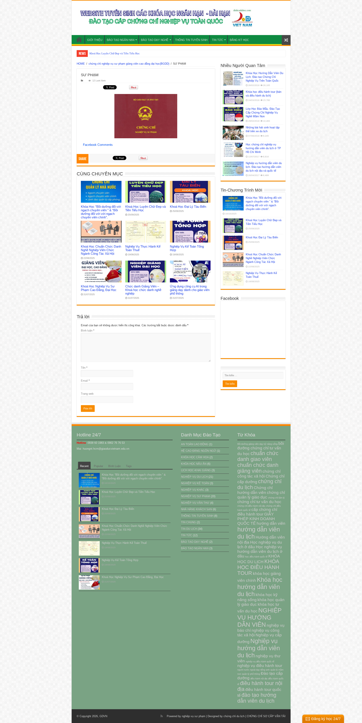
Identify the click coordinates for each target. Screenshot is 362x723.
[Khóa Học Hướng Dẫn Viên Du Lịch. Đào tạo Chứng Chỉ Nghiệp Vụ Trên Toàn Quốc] (233, 78)
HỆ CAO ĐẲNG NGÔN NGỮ (198, 450)
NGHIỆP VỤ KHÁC (192, 489)
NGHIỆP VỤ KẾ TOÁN (195, 483)
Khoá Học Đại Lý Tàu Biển (104, 53)
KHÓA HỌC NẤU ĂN (193, 463)
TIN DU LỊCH (189, 528)
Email (85, 380)
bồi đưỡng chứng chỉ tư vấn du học (260, 448)
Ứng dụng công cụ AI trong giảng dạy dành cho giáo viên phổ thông (189, 290)
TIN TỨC (217, 40)
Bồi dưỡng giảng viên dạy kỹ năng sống (257, 444)
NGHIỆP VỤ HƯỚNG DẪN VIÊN (259, 617)
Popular (98, 466)
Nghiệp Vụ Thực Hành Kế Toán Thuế (124, 542)
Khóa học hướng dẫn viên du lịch (259, 586)
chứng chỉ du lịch (234, 716)
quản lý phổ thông (251, 674)
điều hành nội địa (258, 678)
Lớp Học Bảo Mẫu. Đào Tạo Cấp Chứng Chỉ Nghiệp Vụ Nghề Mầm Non (263, 112)
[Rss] (161, 716)
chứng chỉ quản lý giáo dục (261, 494)
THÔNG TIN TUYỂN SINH (191, 40)
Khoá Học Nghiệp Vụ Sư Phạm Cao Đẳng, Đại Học (98, 288)
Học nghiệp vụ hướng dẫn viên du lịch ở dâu (259, 551)
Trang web (87, 393)
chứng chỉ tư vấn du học (259, 502)
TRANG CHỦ (79, 39)
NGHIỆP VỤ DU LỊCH (194, 476)
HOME (81, 63)
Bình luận (87, 330)
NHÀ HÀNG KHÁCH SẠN (196, 509)
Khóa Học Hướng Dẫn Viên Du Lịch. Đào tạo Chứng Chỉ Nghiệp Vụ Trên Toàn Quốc (264, 77)
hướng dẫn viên (271, 523)
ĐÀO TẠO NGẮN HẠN (120, 40)
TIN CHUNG (188, 522)
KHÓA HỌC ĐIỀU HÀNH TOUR (258, 567)
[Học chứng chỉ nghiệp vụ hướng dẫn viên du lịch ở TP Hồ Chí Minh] (233, 150)
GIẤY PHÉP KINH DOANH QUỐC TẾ (256, 519)
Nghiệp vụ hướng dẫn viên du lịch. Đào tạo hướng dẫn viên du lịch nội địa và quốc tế (264, 167)
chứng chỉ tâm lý (276, 497)
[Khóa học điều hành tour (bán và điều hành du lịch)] (233, 97)
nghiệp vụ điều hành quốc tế (260, 661)
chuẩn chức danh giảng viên (257, 468)
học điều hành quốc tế (256, 556)
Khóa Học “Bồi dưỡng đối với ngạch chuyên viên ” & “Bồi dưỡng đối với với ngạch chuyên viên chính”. (101, 212)
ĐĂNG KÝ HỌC (239, 40)
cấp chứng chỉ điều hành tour (257, 511)
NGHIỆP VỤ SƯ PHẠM (195, 496)
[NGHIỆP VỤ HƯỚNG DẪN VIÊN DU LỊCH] (165, 18)
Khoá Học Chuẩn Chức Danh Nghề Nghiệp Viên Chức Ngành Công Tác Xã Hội (101, 250)
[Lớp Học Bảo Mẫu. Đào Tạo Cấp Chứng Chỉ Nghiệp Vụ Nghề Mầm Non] (233, 114)
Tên (84, 367)
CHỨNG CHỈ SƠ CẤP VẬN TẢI (266, 716)
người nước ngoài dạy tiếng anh (253, 669)
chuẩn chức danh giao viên (257, 456)
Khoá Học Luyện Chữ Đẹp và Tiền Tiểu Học (128, 491)
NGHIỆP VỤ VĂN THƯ (195, 502)
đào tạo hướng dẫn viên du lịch (256, 698)
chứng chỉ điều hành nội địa (251, 506)
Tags (129, 466)
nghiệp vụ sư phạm (193, 716)
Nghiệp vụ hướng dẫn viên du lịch (258, 648)
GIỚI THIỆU (94, 40)
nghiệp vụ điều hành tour (259, 665)
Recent (84, 466)
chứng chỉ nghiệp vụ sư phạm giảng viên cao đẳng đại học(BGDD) (129, 63)
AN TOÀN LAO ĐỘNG (194, 444)
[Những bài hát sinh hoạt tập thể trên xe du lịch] (233, 133)
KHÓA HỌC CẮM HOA (195, 457)
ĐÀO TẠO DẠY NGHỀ (154, 40)
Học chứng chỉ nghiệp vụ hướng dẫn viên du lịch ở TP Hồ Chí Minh (263, 148)
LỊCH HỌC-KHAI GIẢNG (196, 470)
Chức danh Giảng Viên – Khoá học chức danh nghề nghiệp (143, 290)
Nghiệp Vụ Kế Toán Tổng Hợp (120, 560)
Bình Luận (114, 466)
